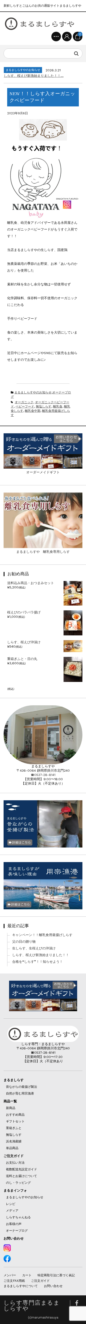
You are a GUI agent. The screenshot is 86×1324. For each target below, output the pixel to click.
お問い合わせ (14, 1238)
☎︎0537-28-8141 (43, 775)
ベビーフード (25, 406)
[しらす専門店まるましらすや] (39, 24)
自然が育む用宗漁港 (20, 1093)
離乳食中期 (32, 411)
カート (27, 1275)
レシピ (10, 1204)
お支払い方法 (15, 1162)
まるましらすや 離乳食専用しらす (43, 552)
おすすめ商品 (15, 1114)
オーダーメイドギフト (43, 472)
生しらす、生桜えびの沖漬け (34, 948)
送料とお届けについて (21, 1176)
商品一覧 (10, 1101)
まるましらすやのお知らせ (33, 392)
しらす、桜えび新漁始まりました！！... (34, 76)
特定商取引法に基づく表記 (56, 1275)
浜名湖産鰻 (14, 1141)
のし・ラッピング (18, 1182)
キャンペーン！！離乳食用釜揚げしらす (42, 935)
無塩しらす (43, 406)
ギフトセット (15, 1121)
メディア (12, 1210)
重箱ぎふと (14, 1128)
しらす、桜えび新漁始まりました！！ (40, 955)
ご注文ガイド (14, 1156)
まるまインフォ (15, 1190)
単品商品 (12, 1148)
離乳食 (57, 406)
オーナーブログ (17, 1230)
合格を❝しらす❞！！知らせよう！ (37, 961)
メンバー (10, 1275)
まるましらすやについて (21, 1286)
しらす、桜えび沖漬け (24, 642)
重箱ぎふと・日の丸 (22, 659)
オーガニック (24, 402)
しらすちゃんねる (18, 1217)
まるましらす (14, 1080)
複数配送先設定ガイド (21, 1169)
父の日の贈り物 (24, 941)
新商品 (10, 1108)
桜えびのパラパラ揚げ (24, 612)
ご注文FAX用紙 (14, 1280)
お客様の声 (14, 1224)
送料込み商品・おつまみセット (30, 583)
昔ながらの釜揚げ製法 (21, 1087)
